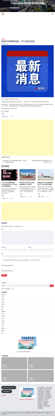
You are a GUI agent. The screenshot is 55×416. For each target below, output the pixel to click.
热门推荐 (3, 316)
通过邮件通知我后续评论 (7, 265)
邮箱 (30, 247)
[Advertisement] (27, 25)
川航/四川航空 (41, 397)
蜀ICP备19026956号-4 (31, 412)
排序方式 (3, 288)
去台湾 (2, 297)
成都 (2, 306)
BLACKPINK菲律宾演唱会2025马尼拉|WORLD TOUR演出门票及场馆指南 (9, 184)
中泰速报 (3, 294)
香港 (2, 333)
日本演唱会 (40, 399)
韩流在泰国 (47, 406)
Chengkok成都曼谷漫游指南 (27, 3)
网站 (2, 253)
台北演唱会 (47, 393)
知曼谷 (2, 330)
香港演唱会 (40, 408)
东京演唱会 (40, 389)
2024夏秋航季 (41, 387)
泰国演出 (45, 404)
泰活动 (2, 313)
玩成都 (2, 321)
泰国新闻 (3, 311)
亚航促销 (48, 391)
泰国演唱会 (40, 406)
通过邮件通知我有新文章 (7, 271)
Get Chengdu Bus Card (9, 387)
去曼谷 (2, 304)
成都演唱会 (48, 397)
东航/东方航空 (48, 389)
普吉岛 (46, 399)
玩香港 (2, 323)
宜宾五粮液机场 (48, 395)
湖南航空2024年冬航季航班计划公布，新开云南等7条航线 (45, 183)
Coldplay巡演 (49, 387)
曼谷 (2, 309)
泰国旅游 (40, 404)
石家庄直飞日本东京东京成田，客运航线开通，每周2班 (27, 183)
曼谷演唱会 (46, 402)
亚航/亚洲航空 (41, 391)
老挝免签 (8, 157)
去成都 (2, 299)
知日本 (2, 325)
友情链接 (3, 395)
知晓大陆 (3, 38)
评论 (2, 229)
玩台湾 (2, 318)
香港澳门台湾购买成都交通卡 (26, 399)
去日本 (2, 301)
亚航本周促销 (41, 393)
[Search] (53, 14)
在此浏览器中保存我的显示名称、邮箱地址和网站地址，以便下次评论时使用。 (22, 260)
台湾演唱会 (40, 395)
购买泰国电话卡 (6, 391)
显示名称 (4, 247)
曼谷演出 (40, 402)
